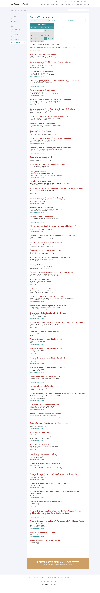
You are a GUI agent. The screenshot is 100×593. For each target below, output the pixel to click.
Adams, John (34, 414)
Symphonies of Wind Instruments (54, 81)
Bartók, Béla (34, 181)
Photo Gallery (14, 34)
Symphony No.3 (48, 71)
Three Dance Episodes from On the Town (60, 109)
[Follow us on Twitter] (74, 1)
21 (42, 38)
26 (35, 41)
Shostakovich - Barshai (38, 491)
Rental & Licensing (70, 4)
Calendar (23, 10)
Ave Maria (45, 250)
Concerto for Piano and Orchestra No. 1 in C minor (64, 322)
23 (48, 38)
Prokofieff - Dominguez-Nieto (41, 511)
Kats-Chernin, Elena (37, 454)
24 (52, 38)
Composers (42, 4)
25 (31, 41)
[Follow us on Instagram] (78, 1)
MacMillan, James (36, 235)
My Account (59, 1)
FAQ (30, 577)
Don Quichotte (50, 533)
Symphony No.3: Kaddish (54, 198)
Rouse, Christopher (37, 272)
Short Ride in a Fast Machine (50, 414)
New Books (14, 31)
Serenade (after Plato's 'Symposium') (58, 99)
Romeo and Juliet (49, 339)
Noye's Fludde (49, 289)
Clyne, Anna (34, 172)
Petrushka (46, 279)
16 (48, 35)
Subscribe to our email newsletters (59, 562)
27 (38, 41)
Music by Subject (15, 39)
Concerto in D (47, 157)
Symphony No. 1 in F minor (56, 313)
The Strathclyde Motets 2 (53, 235)
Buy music (79, 4)
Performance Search (69, 551)
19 (35, 38)
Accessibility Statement (64, 577)
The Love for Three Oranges (53, 474)
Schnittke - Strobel (37, 541)
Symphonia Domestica (51, 404)
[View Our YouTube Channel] (81, 1)
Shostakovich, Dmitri (37, 306)
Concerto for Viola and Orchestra (55, 483)
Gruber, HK (34, 265)
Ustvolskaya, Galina (37, 332)
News (12, 26)
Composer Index (15, 19)
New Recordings (15, 29)
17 (52, 35)
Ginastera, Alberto (37, 243)
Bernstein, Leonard (37, 62)
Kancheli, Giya (35, 386)
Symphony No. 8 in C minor (56, 306)
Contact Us (36, 577)
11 (31, 35)
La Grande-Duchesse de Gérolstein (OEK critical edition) (64, 393)
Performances (15, 21)
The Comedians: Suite (53, 377)
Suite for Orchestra (52, 332)
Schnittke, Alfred (36, 463)
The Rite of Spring (49, 55)
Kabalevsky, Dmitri (37, 377)
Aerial (41, 265)
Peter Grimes (48, 423)
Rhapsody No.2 (45, 181)
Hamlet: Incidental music (52, 501)
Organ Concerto (51, 272)
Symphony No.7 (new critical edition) (62, 226)
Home (12, 10)
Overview (13, 16)
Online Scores (15, 37)
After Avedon (47, 131)
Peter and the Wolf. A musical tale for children (60, 521)
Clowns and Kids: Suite (53, 541)
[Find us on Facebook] (71, 1)
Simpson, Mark (35, 131)
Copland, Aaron (35, 71)
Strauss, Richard (36, 404)
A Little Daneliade (47, 386)
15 (45, 35)
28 (42, 41)
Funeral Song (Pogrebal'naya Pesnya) (56, 188)
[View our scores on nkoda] (88, 1)
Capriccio (45, 444)
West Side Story (51, 62)
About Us (86, 4)
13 (38, 35)
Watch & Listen (60, 4)
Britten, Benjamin (36, 289)
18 (31, 38)
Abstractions (44, 172)
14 (42, 35)
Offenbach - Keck (36, 393)
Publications (50, 4)
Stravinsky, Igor (36, 55)
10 (52, 33)
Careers (44, 577)
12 (35, 35)
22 (45, 38)
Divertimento (50, 90)
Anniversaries (14, 24)
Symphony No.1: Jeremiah (54, 296)
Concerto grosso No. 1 (51, 463)
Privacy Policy (52, 577)
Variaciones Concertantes (53, 243)
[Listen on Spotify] (85, 1)
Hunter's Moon (47, 207)
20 (38, 38)
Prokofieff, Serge (36, 339)
